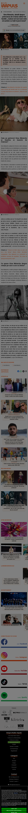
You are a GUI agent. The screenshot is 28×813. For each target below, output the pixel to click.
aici (23, 796)
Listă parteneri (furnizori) (4, 806)
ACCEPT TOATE (14, 808)
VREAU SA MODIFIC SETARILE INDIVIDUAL (13, 810)
